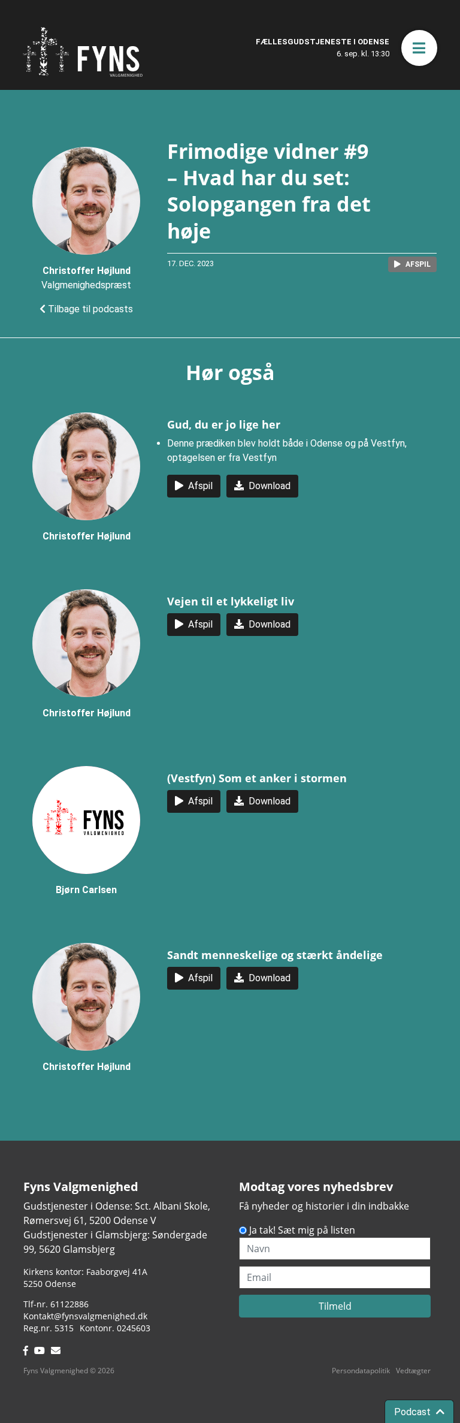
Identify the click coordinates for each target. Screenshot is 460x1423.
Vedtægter (413, 1370)
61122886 (69, 1304)
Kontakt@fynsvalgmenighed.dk (85, 1316)
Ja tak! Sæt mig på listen (302, 1230)
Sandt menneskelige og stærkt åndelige (275, 955)
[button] (419, 48)
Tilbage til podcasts (89, 309)
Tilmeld (335, 1306)
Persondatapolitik (361, 1370)
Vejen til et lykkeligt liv (230, 601)
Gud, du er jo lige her (223, 424)
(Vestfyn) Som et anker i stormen (257, 778)
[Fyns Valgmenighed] (83, 52)
